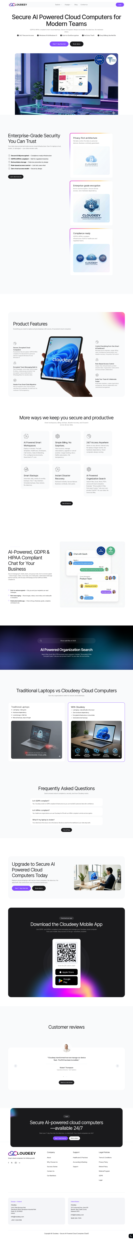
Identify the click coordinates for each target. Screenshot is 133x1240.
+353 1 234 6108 (16, 1220)
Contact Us (50, 1171)
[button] (66, 1076)
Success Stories (52, 1166)
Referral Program (104, 1171)
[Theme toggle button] (131, 1236)
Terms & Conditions (105, 1157)
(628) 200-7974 (76, 1218)
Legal (100, 1180)
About (49, 1157)
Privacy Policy (103, 1162)
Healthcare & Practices (80, 1157)
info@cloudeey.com (17, 1217)
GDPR (101, 1176)
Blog (76, 5)
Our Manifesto (51, 1176)
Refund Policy (103, 1166)
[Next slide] (117, 1066)
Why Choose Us (52, 1162)
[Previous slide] (15, 1066)
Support (75, 1166)
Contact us (84, 5)
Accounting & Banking (80, 1162)
